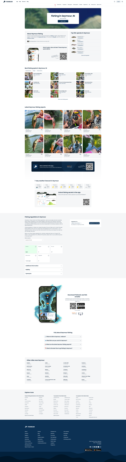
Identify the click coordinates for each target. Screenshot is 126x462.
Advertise (27, 439)
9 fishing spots (80, 52)
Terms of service (28, 443)
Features (52, 433)
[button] (31, 249)
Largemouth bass (28, 70)
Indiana (61, 18)
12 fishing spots (80, 45)
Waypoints (53, 444)
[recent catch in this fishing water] (34, 122)
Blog (39, 433)
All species (66, 437)
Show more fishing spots (63, 99)
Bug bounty (40, 439)
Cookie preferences (42, 443)
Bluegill (34, 70)
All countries (66, 431)
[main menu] (122, 1)
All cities (65, 435)
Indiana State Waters (75, 223)
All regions (66, 433)
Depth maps (53, 441)
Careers (26, 433)
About (26, 431)
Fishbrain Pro (53, 431)
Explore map (63, 21)
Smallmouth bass (80, 51)
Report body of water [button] (29, 446)
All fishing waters (67, 439)
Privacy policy (28, 441)
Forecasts (53, 435)
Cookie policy (40, 441)
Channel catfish (39, 70)
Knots (39, 435)
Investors (27, 437)
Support (26, 435)
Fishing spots (53, 439)
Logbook (52, 443)
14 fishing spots (80, 41)
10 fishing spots (80, 49)
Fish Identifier (53, 437)
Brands (39, 431)
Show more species (85, 55)
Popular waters (41, 437)
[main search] (114, 1)
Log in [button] (118, 1)
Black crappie (79, 47)
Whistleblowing (28, 444)
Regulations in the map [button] (94, 223)
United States (64, 18)
